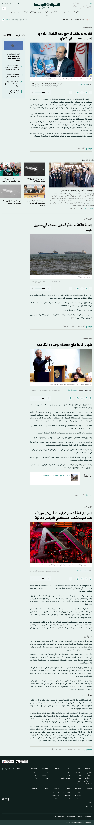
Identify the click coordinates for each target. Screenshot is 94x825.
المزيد (42, 15)
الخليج (89, 775)
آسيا (80, 778)
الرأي (65, 12)
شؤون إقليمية (87, 27)
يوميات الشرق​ (33, 12)
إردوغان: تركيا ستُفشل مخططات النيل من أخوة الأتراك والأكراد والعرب (12, 67)
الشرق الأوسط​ (75, 12)
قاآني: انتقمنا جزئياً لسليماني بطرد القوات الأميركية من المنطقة (36, 203)
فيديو (15, 12)
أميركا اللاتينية (78, 783)
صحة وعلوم (46, 12)
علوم (36, 775)
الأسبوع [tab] (4, 35)
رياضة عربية (67, 795)
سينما (47, 778)
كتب (47, 773)
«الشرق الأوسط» (83, 85)
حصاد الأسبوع (56, 792)
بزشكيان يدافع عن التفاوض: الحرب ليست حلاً (55, 475)
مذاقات (79, 792)
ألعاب (46, 15)
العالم (69, 12)
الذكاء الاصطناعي (69, 749)
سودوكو (90, 809)
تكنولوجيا (40, 12)
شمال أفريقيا (87, 778)
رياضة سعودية (67, 792)
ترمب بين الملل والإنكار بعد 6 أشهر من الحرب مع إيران (12, 84)
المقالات (68, 773)
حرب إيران (80, 326)
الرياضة (26, 12)
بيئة (36, 778)
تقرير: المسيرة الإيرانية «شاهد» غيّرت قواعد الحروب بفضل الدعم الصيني (13, 57)
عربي (91, 3)
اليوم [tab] (9, 35)
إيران (72, 326)
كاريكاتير (68, 775)
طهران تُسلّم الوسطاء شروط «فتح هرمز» (13, 92)
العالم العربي (89, 773)
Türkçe (82, 3)
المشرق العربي (87, 781)
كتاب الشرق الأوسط (65, 778)
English (87, 3)
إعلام (47, 781)
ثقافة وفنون (54, 12)
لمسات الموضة (78, 798)
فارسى (74, 3)
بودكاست (10, 12)
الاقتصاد (60, 12)
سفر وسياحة (78, 795)
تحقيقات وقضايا (55, 795)
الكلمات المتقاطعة (88, 807)
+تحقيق (57, 798)
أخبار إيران (80, 149)
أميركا (66, 326)
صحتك (35, 773)
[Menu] (91, 14)
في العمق (20, 12)
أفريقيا (79, 781)
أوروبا (80, 775)
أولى (82, 495)
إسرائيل (58, 749)
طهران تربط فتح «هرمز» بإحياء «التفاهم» (64, 345)
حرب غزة (81, 749)
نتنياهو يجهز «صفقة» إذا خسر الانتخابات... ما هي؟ (12, 76)
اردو (78, 3)
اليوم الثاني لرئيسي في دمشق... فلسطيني (77, 190)
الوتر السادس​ (45, 775)
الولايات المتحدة (77, 773)
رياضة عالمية (67, 798)
